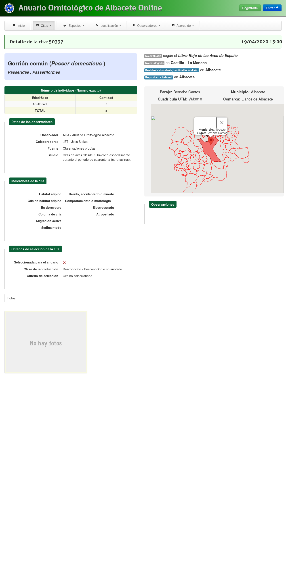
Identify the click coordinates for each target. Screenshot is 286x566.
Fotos (11, 298)
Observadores (146, 25)
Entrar (270, 8)
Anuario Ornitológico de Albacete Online (90, 7)
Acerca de (183, 25)
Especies (74, 25)
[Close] (222, 122)
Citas (44, 25)
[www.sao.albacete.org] (9, 8)
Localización (109, 25)
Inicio (20, 25)
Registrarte (250, 8)
